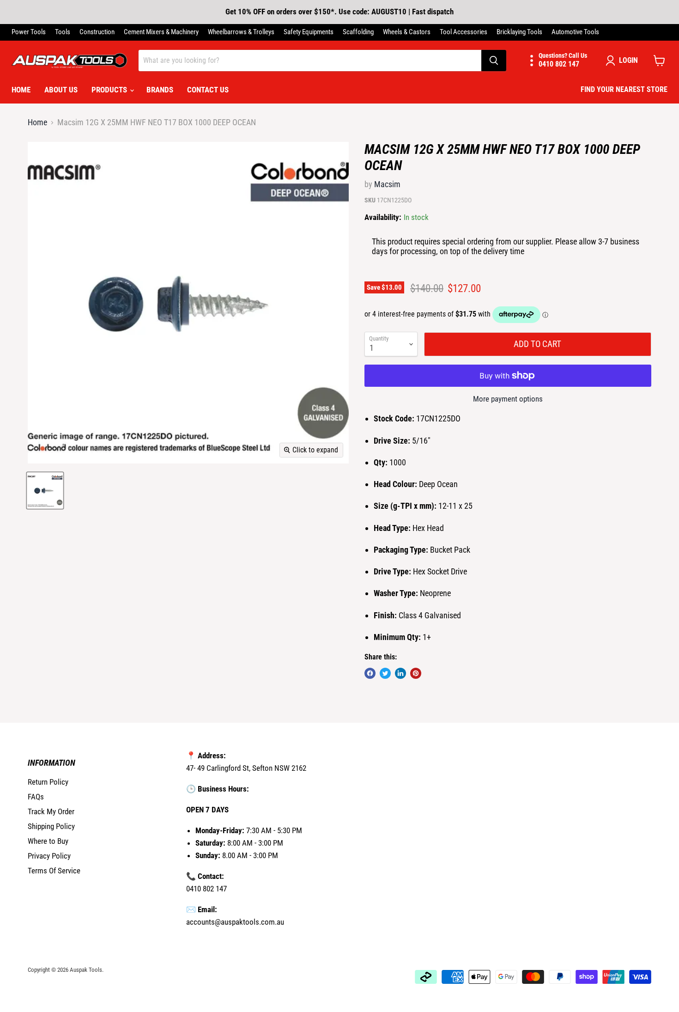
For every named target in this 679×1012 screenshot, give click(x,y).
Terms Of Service (54, 870)
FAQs (36, 796)
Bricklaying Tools (519, 32)
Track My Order (51, 811)
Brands (159, 89)
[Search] (493, 60)
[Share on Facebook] (370, 673)
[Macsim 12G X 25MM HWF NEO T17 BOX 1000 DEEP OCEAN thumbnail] (45, 490)
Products (110, 89)
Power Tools (29, 32)
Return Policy (48, 781)
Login (628, 60)
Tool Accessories (463, 32)
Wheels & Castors (406, 32)
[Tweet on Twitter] (385, 673)
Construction (97, 32)
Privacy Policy (49, 855)
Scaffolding (358, 32)
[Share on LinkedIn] (400, 673)
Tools (62, 32)
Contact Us (208, 89)
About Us (61, 89)
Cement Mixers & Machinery (161, 32)
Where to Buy (48, 841)
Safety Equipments (308, 32)
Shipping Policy (51, 826)
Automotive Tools (575, 32)
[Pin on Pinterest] (415, 673)
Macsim (387, 184)
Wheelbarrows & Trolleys (241, 32)
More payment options (508, 399)
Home (21, 89)
